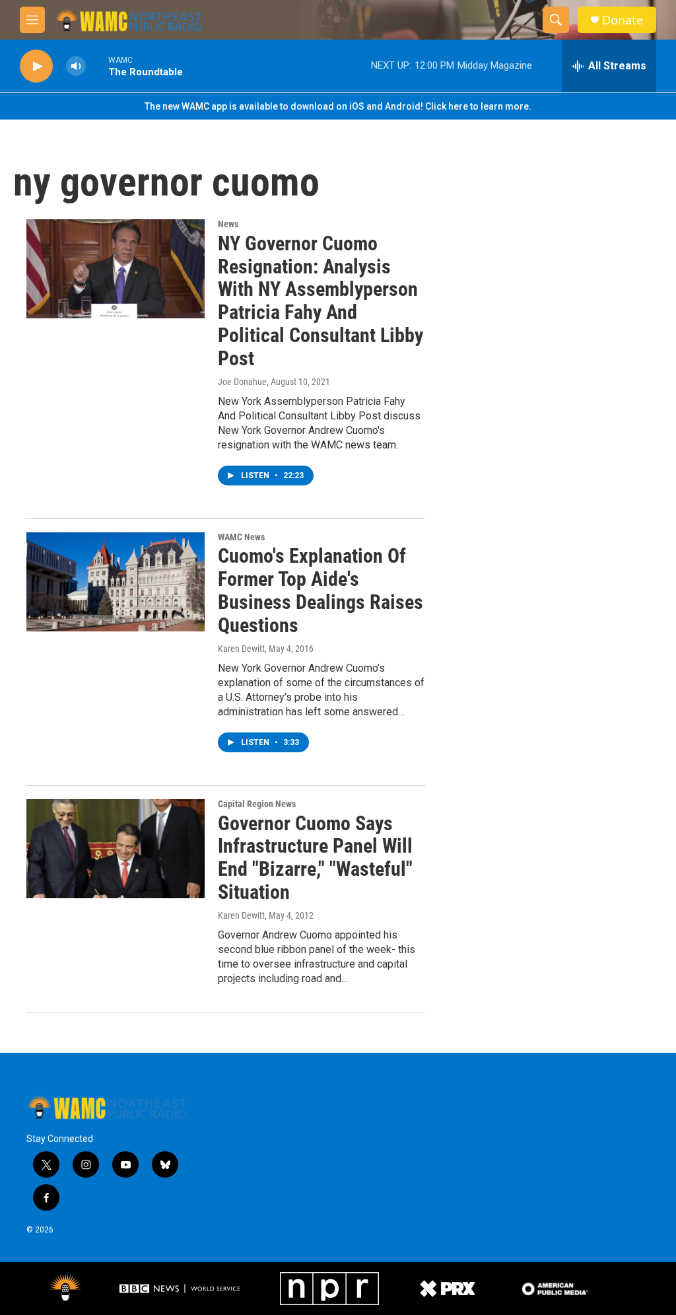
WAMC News (241, 537)
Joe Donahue (242, 381)
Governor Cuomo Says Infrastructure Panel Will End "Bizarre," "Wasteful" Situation (315, 858)
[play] (36, 66)
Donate (622, 20)
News (228, 224)
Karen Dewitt (241, 648)
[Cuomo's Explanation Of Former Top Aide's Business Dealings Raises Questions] (115, 581)
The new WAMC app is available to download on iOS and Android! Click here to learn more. (338, 106)
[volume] (76, 66)
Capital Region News (257, 804)
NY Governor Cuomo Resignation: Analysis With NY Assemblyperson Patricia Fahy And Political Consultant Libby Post (320, 301)
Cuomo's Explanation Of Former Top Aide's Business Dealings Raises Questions (320, 590)
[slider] (97, 66)
